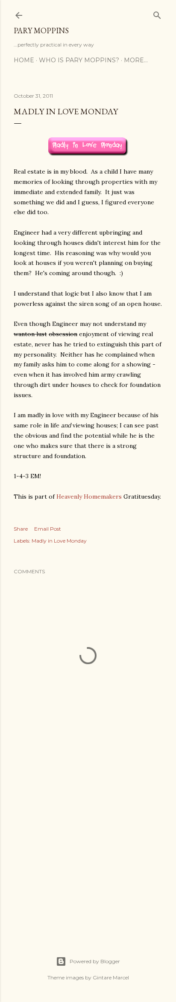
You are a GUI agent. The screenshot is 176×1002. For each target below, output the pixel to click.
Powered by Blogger (95, 961)
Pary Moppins (41, 30)
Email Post (47, 529)
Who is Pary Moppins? (79, 60)
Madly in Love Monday (59, 540)
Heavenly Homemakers (89, 496)
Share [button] (21, 529)
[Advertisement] (88, 854)
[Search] (157, 13)
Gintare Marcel (111, 977)
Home (24, 60)
